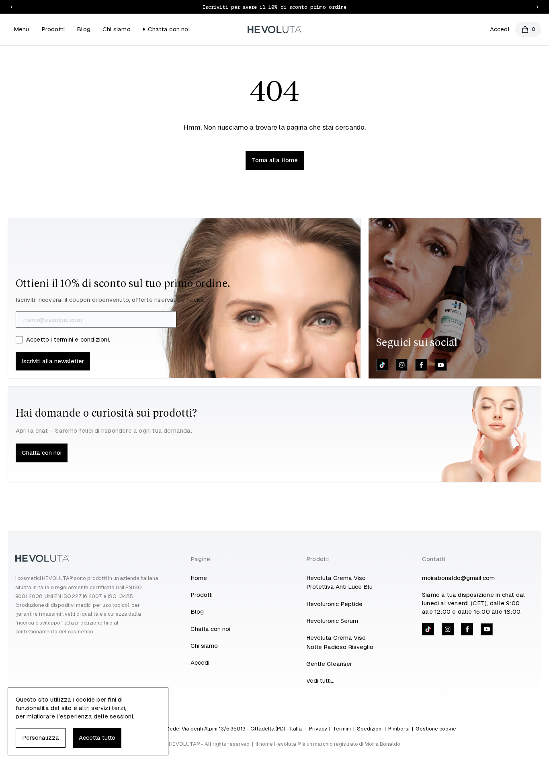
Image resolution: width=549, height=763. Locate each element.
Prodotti (53, 29)
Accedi (499, 29)
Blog (83, 29)
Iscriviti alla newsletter (53, 361)
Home (199, 577)
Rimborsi (399, 729)
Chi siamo (116, 29)
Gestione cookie (436, 729)
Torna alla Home (275, 160)
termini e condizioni (81, 339)
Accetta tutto (97, 737)
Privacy (318, 729)
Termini (342, 729)
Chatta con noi (169, 29)
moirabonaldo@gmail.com (458, 577)
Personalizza (40, 737)
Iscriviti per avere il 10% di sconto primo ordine (274, 7)
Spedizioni (370, 729)
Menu (21, 29)
